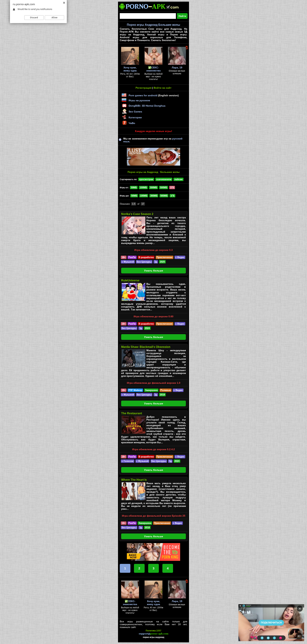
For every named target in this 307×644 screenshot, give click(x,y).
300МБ (153, 187)
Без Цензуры (144, 261)
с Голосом (127, 461)
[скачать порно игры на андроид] (152, 10)
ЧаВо (132, 123)
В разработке (146, 257)
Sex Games (135, 111)
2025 (162, 261)
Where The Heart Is (134, 479)
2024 (147, 328)
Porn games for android (143, 95)
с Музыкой (128, 261)
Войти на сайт (162, 87)
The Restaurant (131, 413)
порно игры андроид (153, 637)
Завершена (151, 390)
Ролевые (165, 390)
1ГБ (172, 195)
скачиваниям (163, 179)
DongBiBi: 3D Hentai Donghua (147, 105)
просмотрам (146, 179)
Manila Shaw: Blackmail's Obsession (145, 346)
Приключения (165, 257)
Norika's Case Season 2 (137, 213)
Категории (135, 117)
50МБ (134, 187)
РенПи (132, 257)
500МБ (163, 187)
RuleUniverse (130, 280)
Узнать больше (153, 270)
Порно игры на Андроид (143, 172)
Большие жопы (170, 172)
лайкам (178, 179)
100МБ (143, 187)
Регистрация (144, 87)
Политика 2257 (153, 630)
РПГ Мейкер (135, 390)
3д (155, 261)
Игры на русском (139, 100)
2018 (162, 394)
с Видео (179, 257)
